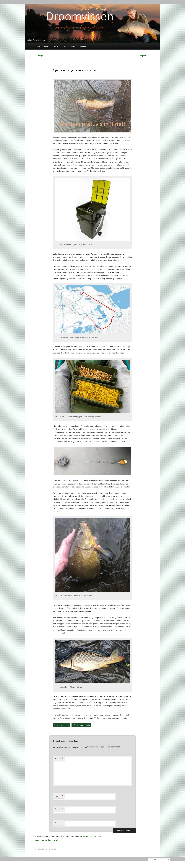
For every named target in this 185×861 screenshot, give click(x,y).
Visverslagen (65, 731)
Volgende (144, 56)
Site (56, 823)
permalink (82, 731)
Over (46, 46)
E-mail (59, 809)
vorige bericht (63, 725)
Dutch (153, 859)
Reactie (59, 758)
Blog (38, 46)
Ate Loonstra (72, 731)
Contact (56, 46)
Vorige (39, 56)
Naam (59, 796)
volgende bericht (83, 725)
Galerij (83, 46)
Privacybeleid (70, 46)
